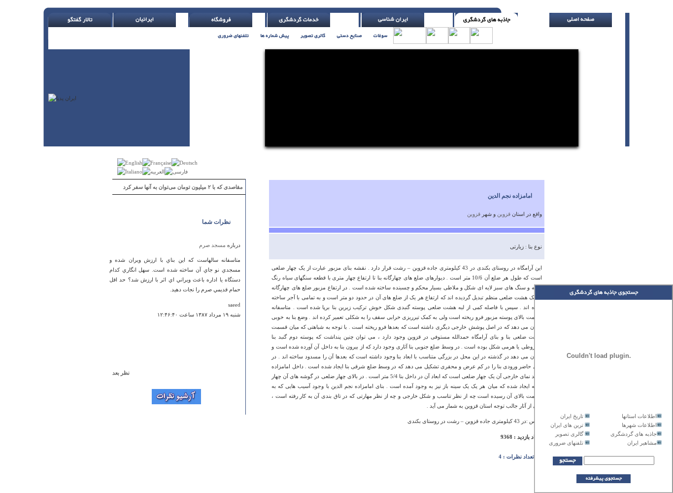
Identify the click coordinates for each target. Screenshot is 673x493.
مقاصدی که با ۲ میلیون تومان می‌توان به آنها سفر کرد (183, 187)
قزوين (503, 214)
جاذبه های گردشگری (633, 434)
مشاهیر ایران (642, 443)
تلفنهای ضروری (566, 443)
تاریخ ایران (571, 416)
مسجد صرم (212, 245)
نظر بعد (125, 373)
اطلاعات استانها (639, 416)
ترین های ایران (566, 425)
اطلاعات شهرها (639, 425)
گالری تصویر (569, 434)
